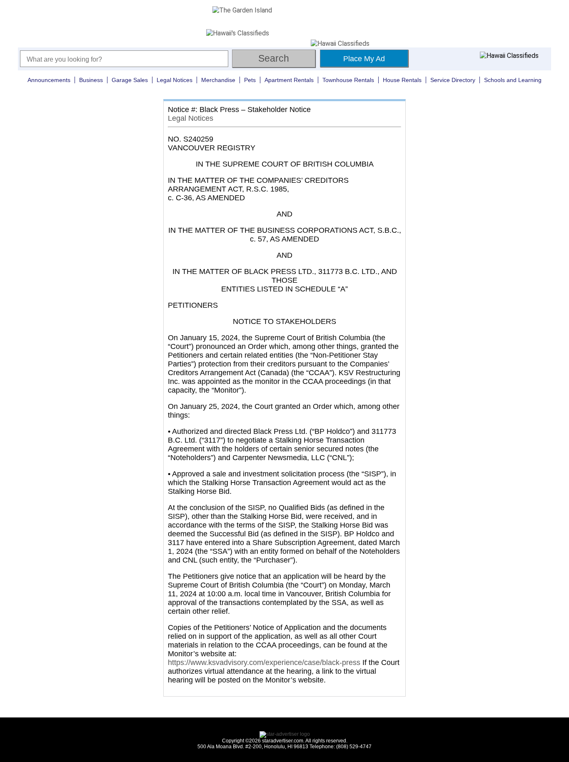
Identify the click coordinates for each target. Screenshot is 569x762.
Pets (250, 80)
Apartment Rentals (289, 80)
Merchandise (218, 80)
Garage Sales (130, 80)
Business (91, 80)
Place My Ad (364, 59)
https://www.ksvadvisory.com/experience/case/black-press (264, 662)
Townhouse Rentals (348, 80)
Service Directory (452, 80)
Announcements (48, 80)
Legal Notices (174, 80)
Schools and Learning (513, 80)
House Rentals (402, 80)
